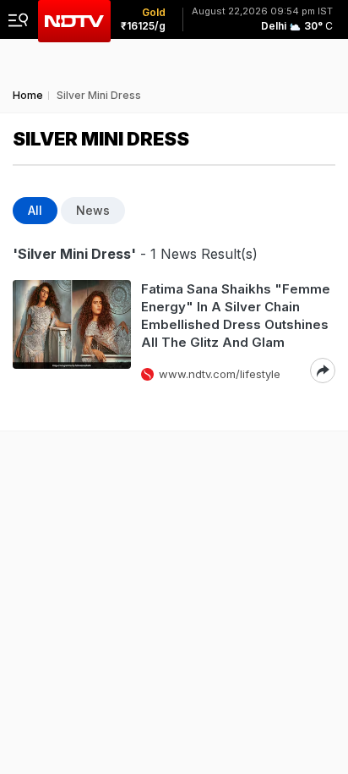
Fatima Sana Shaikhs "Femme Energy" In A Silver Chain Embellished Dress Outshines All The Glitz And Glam (235, 315)
